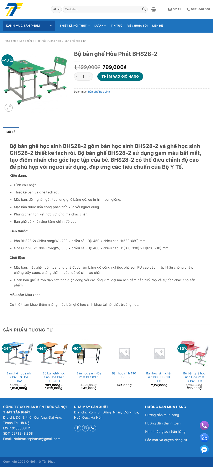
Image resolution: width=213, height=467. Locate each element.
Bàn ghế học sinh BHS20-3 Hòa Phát (18, 377)
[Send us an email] (85, 428)
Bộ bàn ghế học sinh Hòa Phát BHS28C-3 (194, 377)
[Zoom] (9, 108)
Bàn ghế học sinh (75, 40)
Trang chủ (9, 40)
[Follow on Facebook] (77, 428)
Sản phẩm (25, 40)
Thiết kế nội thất (73, 25)
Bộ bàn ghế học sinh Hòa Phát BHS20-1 (54, 377)
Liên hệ (157, 25)
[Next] (210, 367)
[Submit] (143, 9)
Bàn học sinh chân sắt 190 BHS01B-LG (159, 377)
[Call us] (92, 428)
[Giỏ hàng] (153, 9)
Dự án (98, 25)
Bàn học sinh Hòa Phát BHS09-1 (89, 375)
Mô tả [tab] (11, 131)
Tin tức (117, 25)
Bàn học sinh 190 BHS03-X (124, 375)
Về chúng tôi (137, 25)
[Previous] (3, 367)
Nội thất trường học (48, 40)
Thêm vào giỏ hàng (120, 76)
